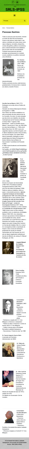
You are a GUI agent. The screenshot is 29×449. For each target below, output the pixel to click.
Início (3, 27)
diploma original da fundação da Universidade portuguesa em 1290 (13, 193)
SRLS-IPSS (15, 9)
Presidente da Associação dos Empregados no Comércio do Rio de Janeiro (21, 253)
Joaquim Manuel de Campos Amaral (21, 244)
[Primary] (14, 15)
